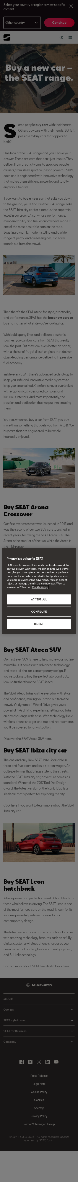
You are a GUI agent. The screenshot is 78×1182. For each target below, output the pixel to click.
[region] (39, 591)
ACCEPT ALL (39, 599)
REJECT (39, 623)
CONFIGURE (39, 611)
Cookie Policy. (40, 587)
